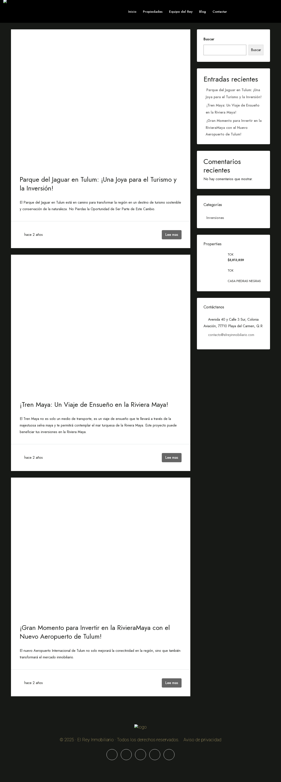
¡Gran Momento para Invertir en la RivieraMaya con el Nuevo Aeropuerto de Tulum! (95, 632)
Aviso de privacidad (202, 739)
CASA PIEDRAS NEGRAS (244, 281)
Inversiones (215, 217)
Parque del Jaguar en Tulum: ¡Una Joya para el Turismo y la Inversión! (98, 184)
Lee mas (171, 234)
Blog (202, 11)
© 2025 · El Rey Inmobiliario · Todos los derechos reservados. (119, 739)
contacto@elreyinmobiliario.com (231, 334)
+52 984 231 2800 (249, 11)
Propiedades (152, 11)
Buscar (209, 39)
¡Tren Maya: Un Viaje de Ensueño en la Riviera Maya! (94, 404)
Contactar (220, 11)
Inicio (132, 11)
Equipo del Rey (181, 11)
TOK (231, 254)
